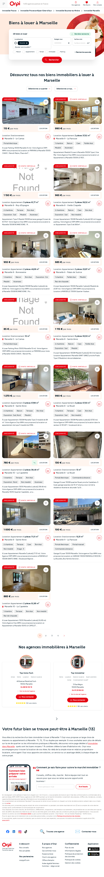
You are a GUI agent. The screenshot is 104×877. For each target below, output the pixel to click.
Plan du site (69, 848)
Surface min (78, 39)
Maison (18, 52)
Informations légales (73, 851)
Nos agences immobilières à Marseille (52, 647)
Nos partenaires (26, 856)
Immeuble (52, 52)
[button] (27, 43)
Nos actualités (24, 851)
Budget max (58, 39)
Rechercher (54, 60)
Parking (62, 52)
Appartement (30, 52)
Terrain (41, 52)
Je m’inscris (83, 787)
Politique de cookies (73, 860)
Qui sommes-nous (49, 851)
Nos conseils (24, 848)
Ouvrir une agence (49, 857)
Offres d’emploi (48, 860)
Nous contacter (27, 697)
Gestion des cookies (72, 863)
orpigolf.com (24, 860)
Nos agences (47, 848)
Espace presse (47, 854)
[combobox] (29, 43)
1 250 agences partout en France (35, 4)
